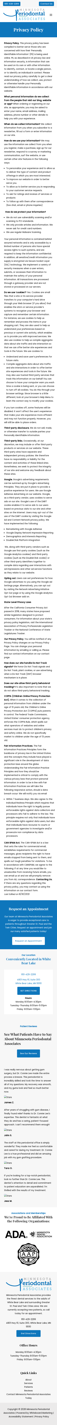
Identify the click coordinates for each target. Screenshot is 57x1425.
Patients (28, 1387)
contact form (31, 890)
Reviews (28, 1390)
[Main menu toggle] (51, 15)
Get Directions (28, 1333)
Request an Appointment (28, 941)
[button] (11, 4)
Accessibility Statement (21, 1416)
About (28, 1379)
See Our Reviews (28, 1053)
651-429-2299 (28, 974)
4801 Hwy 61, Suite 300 (28, 979)
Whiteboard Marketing (40, 1412)
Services (28, 1383)
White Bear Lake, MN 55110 (28, 983)
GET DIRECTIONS (28, 990)
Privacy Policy (42, 1416)
